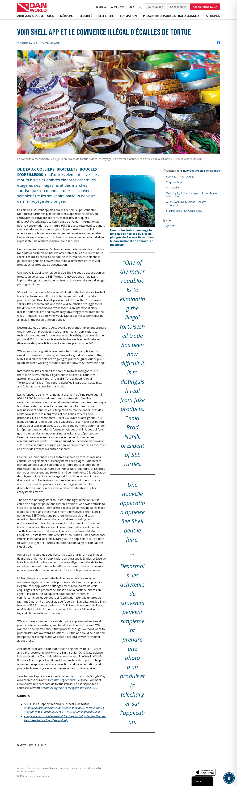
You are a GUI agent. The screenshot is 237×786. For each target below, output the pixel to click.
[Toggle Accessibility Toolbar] (229, 778)
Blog (131, 7)
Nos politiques (49, 768)
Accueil (20, 768)
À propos (213, 16)
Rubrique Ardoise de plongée (201, 170)
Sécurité (86, 16)
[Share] (218, 43)
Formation (128, 16)
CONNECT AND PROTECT (181, 176)
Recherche (140, 7)
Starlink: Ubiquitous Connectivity (184, 210)
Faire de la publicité (93, 768)
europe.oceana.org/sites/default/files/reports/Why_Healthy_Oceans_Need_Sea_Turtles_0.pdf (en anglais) (65, 718)
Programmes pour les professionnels (171, 16)
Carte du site (33, 768)
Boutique (101, 7)
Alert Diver (117, 7)
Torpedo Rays (174, 182)
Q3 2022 (171, 226)
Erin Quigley (172, 187)
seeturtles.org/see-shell (61, 680)
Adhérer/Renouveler (205, 7)
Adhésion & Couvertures (35, 16)
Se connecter (178, 7)
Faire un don (155, 7)
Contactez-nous (25, 771)
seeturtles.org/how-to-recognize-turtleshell (66, 688)
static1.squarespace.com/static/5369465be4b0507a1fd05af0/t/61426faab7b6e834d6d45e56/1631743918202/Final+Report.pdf (65, 709)
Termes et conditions (70, 768)
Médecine (66, 16)
